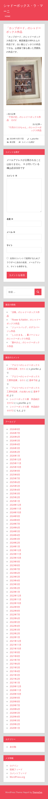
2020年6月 (15, 709)
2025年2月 (15, 497)
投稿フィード (16, 769)
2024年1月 (15, 546)
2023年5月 (15, 576)
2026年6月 (15, 436)
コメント (12, 175)
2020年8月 (15, 701)
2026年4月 (15, 444)
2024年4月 (15, 535)
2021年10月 (15, 648)
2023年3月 (15, 584)
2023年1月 (15, 591)
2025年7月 (15, 478)
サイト (10, 245)
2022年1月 (15, 637)
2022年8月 (15, 610)
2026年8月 (15, 429)
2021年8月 (15, 656)
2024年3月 (15, 538)
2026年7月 (15, 433)
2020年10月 (15, 693)
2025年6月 (15, 482)
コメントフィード (18, 773)
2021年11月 (15, 644)
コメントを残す (28, 142)
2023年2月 (15, 588)
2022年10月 (15, 603)
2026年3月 (15, 448)
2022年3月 (15, 629)
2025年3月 (15, 493)
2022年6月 (15, 618)
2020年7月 (15, 705)
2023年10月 (15, 557)
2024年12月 (15, 504)
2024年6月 (15, 527)
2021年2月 (15, 678)
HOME (7, 16)
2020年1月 (15, 727)
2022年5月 (15, 622)
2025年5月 (15, 485)
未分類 (12, 142)
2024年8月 (15, 519)
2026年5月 (15, 440)
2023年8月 (15, 565)
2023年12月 (15, 550)
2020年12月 (15, 686)
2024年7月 (15, 523)
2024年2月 (15, 542)
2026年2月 (15, 451)
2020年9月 (15, 697)
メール (11, 232)
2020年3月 (15, 720)
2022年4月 (15, 625)
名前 (10, 219)
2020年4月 (15, 716)
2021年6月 (15, 663)
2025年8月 (15, 474)
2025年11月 (15, 463)
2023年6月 (15, 572)
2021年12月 (15, 640)
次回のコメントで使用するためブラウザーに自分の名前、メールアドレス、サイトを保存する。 (24, 262)
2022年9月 (15, 606)
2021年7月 (15, 659)
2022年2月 (15, 633)
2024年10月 (15, 512)
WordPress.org (17, 777)
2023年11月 (15, 554)
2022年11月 (15, 599)
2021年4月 (15, 671)
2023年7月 (15, 569)
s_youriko (34, 138)
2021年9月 (15, 652)
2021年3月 (15, 675)
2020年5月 (15, 712)
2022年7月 (15, 614)
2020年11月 (15, 690)
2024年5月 (15, 531)
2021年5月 (15, 667)
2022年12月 (15, 595)
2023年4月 (15, 580)
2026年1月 (15, 455)
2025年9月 (15, 470)
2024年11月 (15, 508)
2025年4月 (15, 489)
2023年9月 (15, 561)
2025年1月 (15, 501)
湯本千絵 (33, 380)
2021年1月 (15, 682)
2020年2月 (15, 724)
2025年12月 (15, 459)
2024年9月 (15, 516)
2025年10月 (15, 467)
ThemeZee (37, 792)
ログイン (14, 765)
